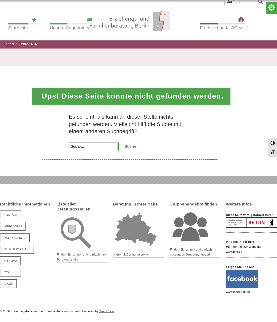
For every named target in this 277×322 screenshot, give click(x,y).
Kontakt (11, 215)
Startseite (18, 27)
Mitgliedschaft (17, 249)
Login (8, 283)
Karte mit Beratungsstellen (131, 254)
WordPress (106, 311)
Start (10, 44)
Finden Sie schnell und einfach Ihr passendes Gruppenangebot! (193, 252)
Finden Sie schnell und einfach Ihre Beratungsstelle (81, 257)
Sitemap (10, 260)
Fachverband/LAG (219, 27)
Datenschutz (15, 237)
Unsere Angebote (68, 27)
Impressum (13, 226)
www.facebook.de (238, 291)
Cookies (10, 272)
